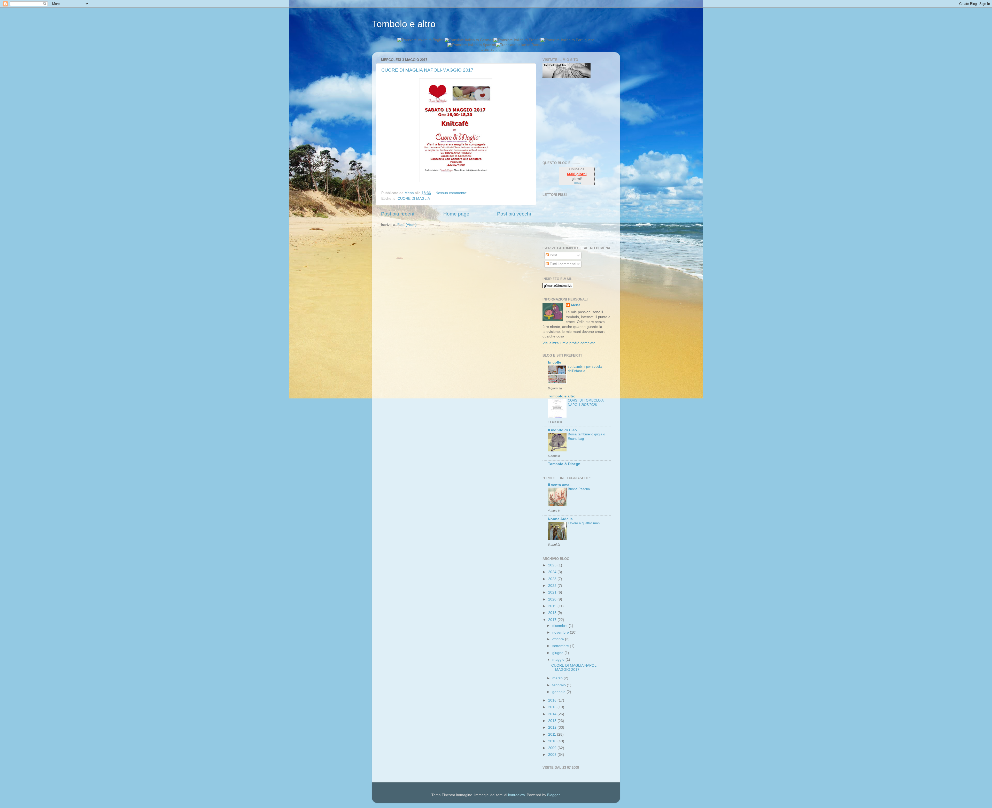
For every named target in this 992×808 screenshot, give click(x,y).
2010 (552, 741)
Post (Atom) (407, 225)
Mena (575, 305)
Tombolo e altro (404, 24)
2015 (552, 707)
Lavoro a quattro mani (584, 523)
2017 (552, 620)
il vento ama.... (561, 485)
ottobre (558, 639)
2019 (552, 606)
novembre (561, 632)
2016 (552, 700)
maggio (558, 659)
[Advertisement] (574, 119)
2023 (552, 579)
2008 (552, 755)
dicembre (560, 626)
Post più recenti (398, 214)
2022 (552, 586)
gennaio (559, 692)
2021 (552, 592)
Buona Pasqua (579, 489)
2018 (552, 613)
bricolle (554, 362)
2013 (552, 721)
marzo (558, 678)
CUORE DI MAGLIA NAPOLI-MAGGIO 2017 (427, 70)
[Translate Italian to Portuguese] (567, 40)
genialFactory (503, 50)
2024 (552, 572)
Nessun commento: (452, 193)
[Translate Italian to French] (516, 40)
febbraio (559, 685)
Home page (456, 214)
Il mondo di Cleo (562, 430)
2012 (552, 727)
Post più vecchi (514, 214)
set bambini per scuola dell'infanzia (585, 369)
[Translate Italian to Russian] (520, 45)
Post (553, 255)
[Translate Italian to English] (421, 40)
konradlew (516, 795)
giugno (558, 653)
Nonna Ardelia (560, 519)
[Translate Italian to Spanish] (471, 45)
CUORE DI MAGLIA (414, 199)
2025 (552, 565)
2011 (552, 734)
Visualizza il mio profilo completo (568, 343)
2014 (552, 714)
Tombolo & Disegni (565, 464)
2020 (552, 599)
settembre (561, 646)
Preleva (577, 183)
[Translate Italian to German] (469, 40)
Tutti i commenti (562, 264)
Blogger (553, 795)
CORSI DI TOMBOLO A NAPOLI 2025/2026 (585, 402)
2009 (552, 748)
